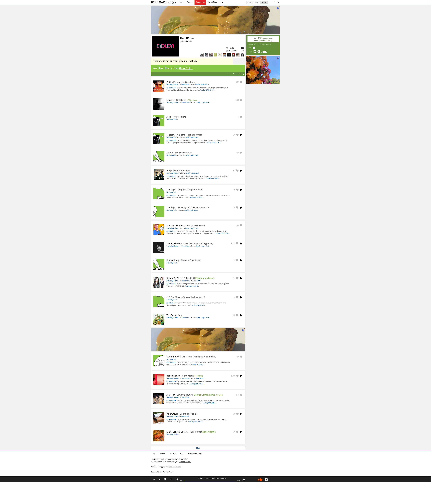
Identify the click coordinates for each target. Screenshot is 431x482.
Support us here (185, 462)
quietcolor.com (186, 41)
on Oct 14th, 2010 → (214, 143)
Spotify (197, 85)
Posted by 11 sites (172, 397)
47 (238, 153)
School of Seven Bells (177, 278)
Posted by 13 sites (172, 103)
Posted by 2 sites (172, 85)
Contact (261, 44)
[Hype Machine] (164, 2)
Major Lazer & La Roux (177, 431)
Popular (190, 2)
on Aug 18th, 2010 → (210, 403)
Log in (277, 2)
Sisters (169, 152)
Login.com (177, 467)
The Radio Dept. (174, 243)
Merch (268, 44)
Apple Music (205, 85)
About (155, 454)
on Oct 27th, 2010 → (208, 90)
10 (234, 171)
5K (234, 432)
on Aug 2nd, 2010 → (196, 422)
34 (234, 135)
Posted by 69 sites (172, 246)
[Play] (241, 135)
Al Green (170, 394)
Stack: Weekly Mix (195, 454)
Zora (170, 467)
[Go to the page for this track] (158, 86)
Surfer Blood (172, 356)
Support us (200, 2)
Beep (169, 170)
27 (238, 357)
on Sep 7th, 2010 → (193, 286)
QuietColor (187, 38)
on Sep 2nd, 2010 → (199, 305)
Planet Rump (172, 260)
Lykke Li (170, 99)
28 (238, 226)
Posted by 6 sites (172, 155)
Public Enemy (204, 478)
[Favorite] (241, 82)
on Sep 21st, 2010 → (197, 197)
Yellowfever (172, 413)
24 (234, 414)
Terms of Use (156, 472)
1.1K (233, 243)
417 (237, 395)
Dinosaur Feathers (175, 134)
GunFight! (171, 189)
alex (168, 116)
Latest (181, 2)
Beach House (173, 375)
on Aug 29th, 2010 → (197, 384)
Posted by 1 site (171, 119)
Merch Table (212, 2)
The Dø (170, 315)
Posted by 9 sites (172, 137)
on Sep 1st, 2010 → (198, 365)
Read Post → (223, 478)
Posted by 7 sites (172, 416)
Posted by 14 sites (172, 173)
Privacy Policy (168, 472)
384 (233, 278)
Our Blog (172, 454)
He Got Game (214, 478)
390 (237, 100)
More (198, 448)
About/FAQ (251, 44)
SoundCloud (185, 85)
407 (237, 82)
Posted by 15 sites (172, 281)
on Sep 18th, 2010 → (223, 233)
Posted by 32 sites (172, 378)
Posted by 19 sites (172, 318)
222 (233, 315)
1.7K (233, 376)
